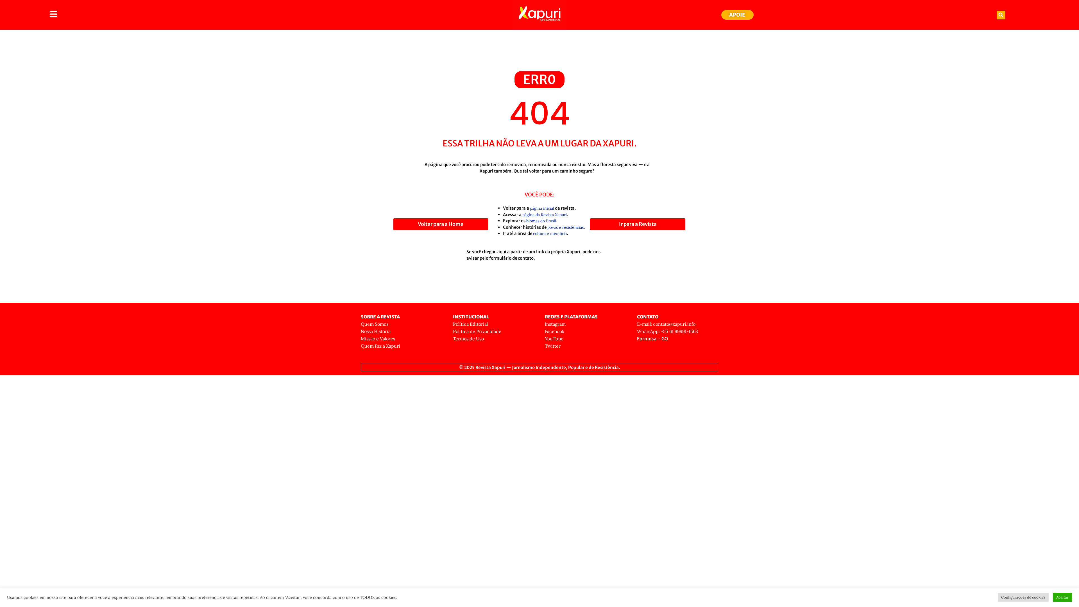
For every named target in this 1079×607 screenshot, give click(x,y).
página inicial (542, 208)
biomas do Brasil (541, 220)
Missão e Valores (378, 338)
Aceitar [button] (1062, 597)
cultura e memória (550, 233)
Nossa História (376, 331)
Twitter (553, 346)
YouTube (554, 338)
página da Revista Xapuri (544, 214)
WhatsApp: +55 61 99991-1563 (667, 331)
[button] (1001, 15)
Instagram (555, 324)
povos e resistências (565, 227)
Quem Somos (374, 324)
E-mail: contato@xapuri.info (666, 324)
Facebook (555, 331)
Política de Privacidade (477, 331)
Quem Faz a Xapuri (380, 346)
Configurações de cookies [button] (1023, 597)
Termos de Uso (468, 338)
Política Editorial (470, 324)
